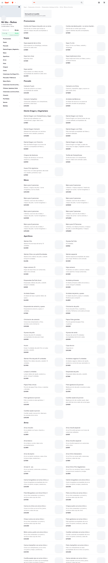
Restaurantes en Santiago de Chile (50, 7)
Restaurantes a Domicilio (34, 7)
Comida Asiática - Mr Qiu (7, 26)
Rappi (25, 7)
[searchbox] (57, 3)
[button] (14, 2)
